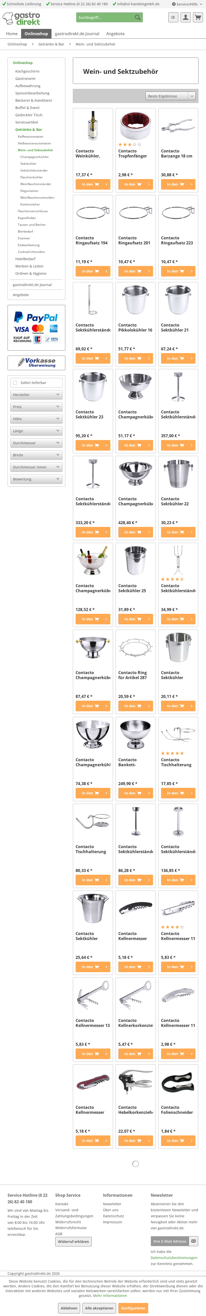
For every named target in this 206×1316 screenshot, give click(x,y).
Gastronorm (25, 78)
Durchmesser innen (29, 467)
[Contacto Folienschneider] (178, 1082)
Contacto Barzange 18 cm (176, 153)
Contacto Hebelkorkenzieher (135, 1110)
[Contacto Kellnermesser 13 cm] (93, 995)
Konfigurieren (133, 1308)
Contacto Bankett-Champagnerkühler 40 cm (135, 762)
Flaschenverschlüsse (33, 211)
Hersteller (21, 394)
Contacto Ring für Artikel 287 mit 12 (132, 675)
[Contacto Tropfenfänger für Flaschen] (135, 126)
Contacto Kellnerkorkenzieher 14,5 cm (135, 1023)
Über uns (111, 1210)
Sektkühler (28, 163)
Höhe (17, 418)
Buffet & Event (27, 107)
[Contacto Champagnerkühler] (93, 735)
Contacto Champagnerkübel (135, 414)
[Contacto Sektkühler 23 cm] (93, 387)
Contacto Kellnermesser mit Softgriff (90, 1110)
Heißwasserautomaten (34, 143)
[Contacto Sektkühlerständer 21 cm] (93, 474)
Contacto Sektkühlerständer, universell (93, 327)
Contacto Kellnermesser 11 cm (178, 936)
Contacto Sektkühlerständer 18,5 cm (178, 414)
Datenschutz (113, 1216)
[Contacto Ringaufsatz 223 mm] (178, 213)
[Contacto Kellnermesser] (135, 908)
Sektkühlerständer (34, 170)
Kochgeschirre (27, 71)
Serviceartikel (26, 122)
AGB (58, 1233)
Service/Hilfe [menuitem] (187, 4)
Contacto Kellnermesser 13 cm (93, 1023)
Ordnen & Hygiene (30, 273)
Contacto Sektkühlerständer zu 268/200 (178, 588)
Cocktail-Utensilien (31, 252)
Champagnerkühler (34, 157)
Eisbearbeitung (29, 245)
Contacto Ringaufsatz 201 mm (134, 240)
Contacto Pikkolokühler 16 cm (135, 327)
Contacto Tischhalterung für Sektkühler (176, 762)
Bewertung (22, 479)
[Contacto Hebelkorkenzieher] (135, 1082)
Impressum (112, 1222)
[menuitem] (109, 17)
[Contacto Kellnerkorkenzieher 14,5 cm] (135, 995)
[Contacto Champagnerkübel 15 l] (135, 474)
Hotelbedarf (25, 258)
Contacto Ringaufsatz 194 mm (92, 240)
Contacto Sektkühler (172, 675)
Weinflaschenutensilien (37, 197)
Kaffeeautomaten (30, 136)
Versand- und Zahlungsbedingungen (74, 1213)
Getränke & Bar (28, 129)
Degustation (29, 191)
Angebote (21, 294)
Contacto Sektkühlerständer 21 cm (93, 501)
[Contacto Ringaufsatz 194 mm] (93, 213)
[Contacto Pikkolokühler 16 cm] (135, 300)
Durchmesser (24, 443)
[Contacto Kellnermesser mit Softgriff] (93, 1082)
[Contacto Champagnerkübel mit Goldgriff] (93, 647)
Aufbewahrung (27, 85)
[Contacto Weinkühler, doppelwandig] (93, 126)
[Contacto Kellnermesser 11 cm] (178, 908)
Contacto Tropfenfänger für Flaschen (132, 153)
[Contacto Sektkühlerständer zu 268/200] (178, 560)
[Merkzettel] (173, 17)
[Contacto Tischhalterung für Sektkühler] (178, 735)
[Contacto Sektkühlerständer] (135, 821)
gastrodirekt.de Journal (32, 284)
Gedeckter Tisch (28, 115)
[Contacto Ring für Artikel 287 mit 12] (135, 647)
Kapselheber (27, 218)
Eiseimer (24, 238)
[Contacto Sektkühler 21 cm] (178, 300)
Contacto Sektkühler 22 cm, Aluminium (176, 501)
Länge (18, 430)
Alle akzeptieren (99, 1308)
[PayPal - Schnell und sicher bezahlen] (36, 327)
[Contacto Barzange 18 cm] (178, 126)
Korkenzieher (30, 204)
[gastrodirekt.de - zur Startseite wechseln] (21, 18)
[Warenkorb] (198, 17)
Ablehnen (69, 1308)
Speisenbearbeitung (32, 93)
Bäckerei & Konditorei (33, 100)
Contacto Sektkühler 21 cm (175, 327)
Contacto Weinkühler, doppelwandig (90, 153)
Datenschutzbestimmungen (174, 1257)
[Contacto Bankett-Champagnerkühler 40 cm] (135, 735)
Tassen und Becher (32, 225)
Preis (17, 406)
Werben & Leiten (29, 266)
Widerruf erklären (73, 1241)
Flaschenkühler (31, 177)
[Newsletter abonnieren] (193, 1241)
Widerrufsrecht (68, 1222)
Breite (18, 455)
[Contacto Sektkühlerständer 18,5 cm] (178, 387)
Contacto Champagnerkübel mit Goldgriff (93, 675)
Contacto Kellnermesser (132, 936)
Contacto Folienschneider (177, 1110)
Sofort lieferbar (33, 382)
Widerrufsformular (71, 1227)
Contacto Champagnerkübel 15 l (135, 501)
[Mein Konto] (186, 17)
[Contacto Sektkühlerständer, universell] (93, 300)
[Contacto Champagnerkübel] (135, 387)
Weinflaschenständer (35, 184)
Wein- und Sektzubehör (35, 150)
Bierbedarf (25, 231)
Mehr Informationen (110, 1295)
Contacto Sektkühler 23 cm (89, 414)
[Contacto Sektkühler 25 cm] (135, 560)
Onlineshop (23, 62)
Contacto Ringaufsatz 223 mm (177, 240)
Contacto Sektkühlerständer (135, 849)
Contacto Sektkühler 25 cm (132, 588)
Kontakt (61, 1203)
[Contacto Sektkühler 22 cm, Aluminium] (178, 474)
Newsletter (112, 1203)
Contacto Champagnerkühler (93, 762)
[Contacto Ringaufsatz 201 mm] (135, 213)
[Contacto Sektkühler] (178, 647)
